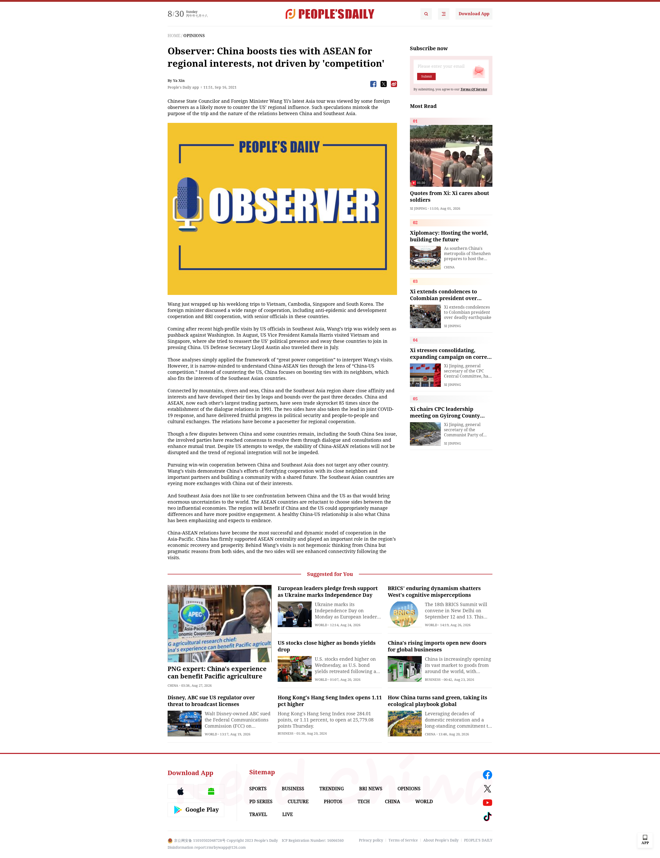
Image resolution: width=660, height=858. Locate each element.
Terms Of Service (473, 89)
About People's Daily (441, 840)
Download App (474, 13)
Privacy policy (371, 840)
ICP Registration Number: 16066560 (313, 840)
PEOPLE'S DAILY (478, 840)
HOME (174, 35)
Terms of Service (403, 840)
